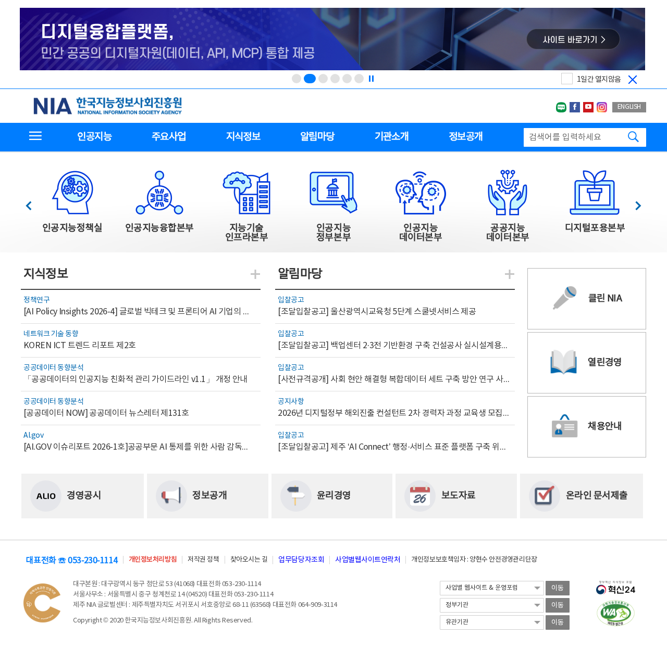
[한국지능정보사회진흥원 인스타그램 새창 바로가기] (602, 107)
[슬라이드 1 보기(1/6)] (296, 78)
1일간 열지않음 (599, 79)
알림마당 (317, 137)
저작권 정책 (203, 559)
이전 (33, 203)
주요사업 (169, 137)
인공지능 (94, 137)
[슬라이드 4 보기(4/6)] (335, 78)
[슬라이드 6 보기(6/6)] (359, 78)
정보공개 (466, 137)
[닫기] (632, 79)
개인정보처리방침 (153, 559)
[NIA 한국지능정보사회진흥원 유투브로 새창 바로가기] (588, 107)
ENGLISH (629, 107)
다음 (632, 203)
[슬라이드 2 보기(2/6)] (310, 78)
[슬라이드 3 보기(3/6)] (323, 78)
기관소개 (392, 137)
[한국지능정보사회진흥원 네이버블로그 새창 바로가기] (561, 107)
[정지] (371, 78)
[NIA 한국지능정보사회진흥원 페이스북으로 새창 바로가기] (575, 107)
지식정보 (243, 137)
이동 (557, 588)
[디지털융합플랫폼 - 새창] (332, 40)
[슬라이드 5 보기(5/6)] (347, 78)
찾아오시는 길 (249, 559)
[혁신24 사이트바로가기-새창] (615, 584)
